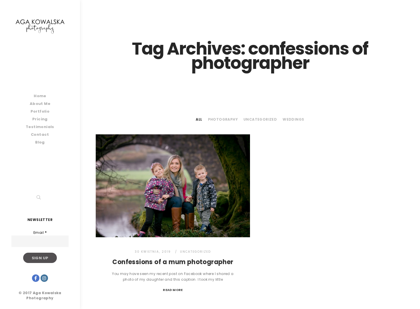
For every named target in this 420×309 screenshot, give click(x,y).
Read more (173, 290)
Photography (223, 119)
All (199, 119)
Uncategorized (260, 119)
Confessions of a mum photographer (172, 262)
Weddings (293, 119)
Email (40, 232)
